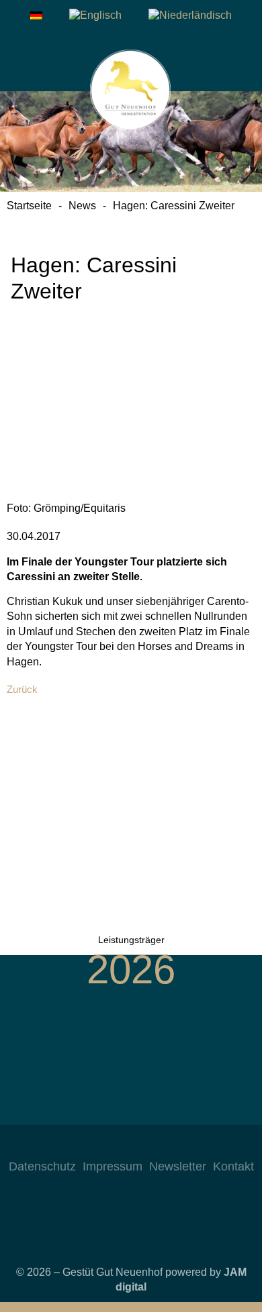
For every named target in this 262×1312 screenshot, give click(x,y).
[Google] (171, 1145)
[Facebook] (117, 1145)
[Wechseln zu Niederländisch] (190, 15)
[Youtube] (144, 1145)
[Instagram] (90, 1145)
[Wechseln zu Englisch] (95, 15)
